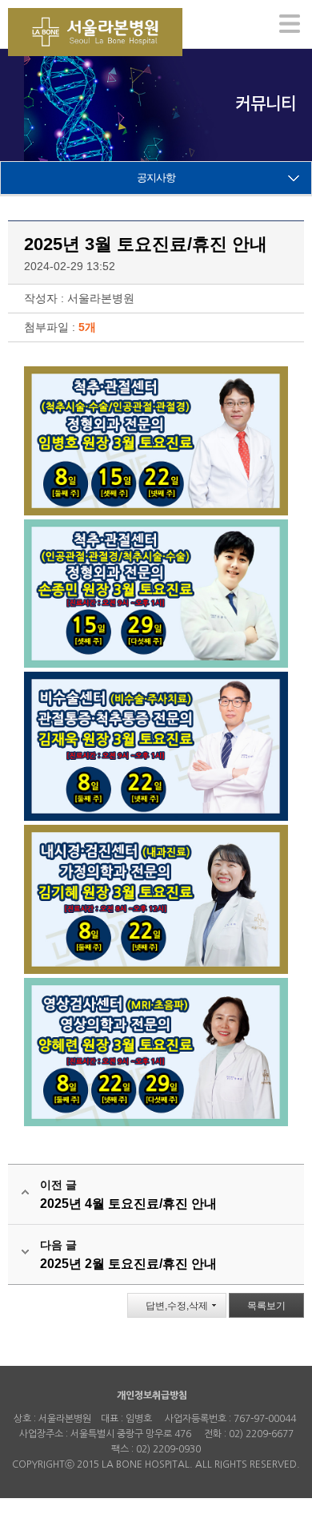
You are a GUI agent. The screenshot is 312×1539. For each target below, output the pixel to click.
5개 (87, 327)
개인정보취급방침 (152, 1395)
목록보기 (266, 1305)
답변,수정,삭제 (177, 1305)
